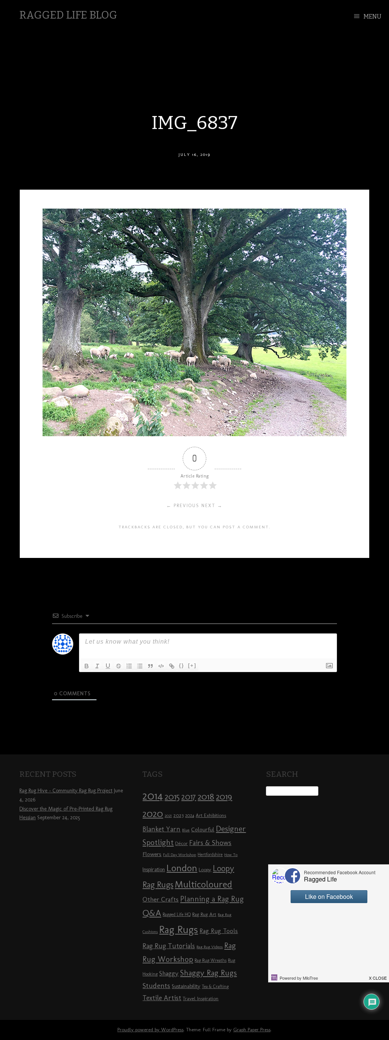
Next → (212, 505)
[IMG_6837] (194, 434)
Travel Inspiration (200, 998)
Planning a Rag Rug (212, 898)
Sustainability (186, 986)
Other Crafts (160, 899)
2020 (152, 813)
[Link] (171, 666)
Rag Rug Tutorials (168, 946)
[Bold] (86, 666)
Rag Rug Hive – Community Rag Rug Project (65, 790)
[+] (192, 665)
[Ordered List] (129, 666)
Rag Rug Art (204, 914)
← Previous (182, 505)
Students (156, 985)
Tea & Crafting (215, 986)
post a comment (246, 526)
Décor (181, 843)
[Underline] (108, 666)
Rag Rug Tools (218, 931)
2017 (188, 797)
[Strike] (118, 666)
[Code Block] (161, 666)
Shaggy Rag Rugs (208, 972)
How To (230, 854)
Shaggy (169, 973)
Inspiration (153, 869)
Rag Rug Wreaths (210, 960)
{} (181, 665)
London (181, 868)
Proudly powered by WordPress (150, 1029)
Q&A (151, 913)
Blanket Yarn (161, 829)
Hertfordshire (210, 854)
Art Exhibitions (211, 815)
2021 (168, 815)
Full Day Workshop (179, 854)
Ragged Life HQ (177, 914)
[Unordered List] (139, 666)
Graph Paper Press (251, 1029)
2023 (178, 815)
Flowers (151, 854)
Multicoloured (203, 884)
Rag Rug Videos (209, 946)
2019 (224, 796)
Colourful (202, 829)
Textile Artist (161, 998)
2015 (172, 796)
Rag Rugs (178, 929)
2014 (152, 795)
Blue (186, 830)
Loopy (205, 869)
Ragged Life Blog (68, 15)
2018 (206, 796)
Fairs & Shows (210, 843)
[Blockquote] (150, 666)
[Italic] (97, 666)
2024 (189, 815)
